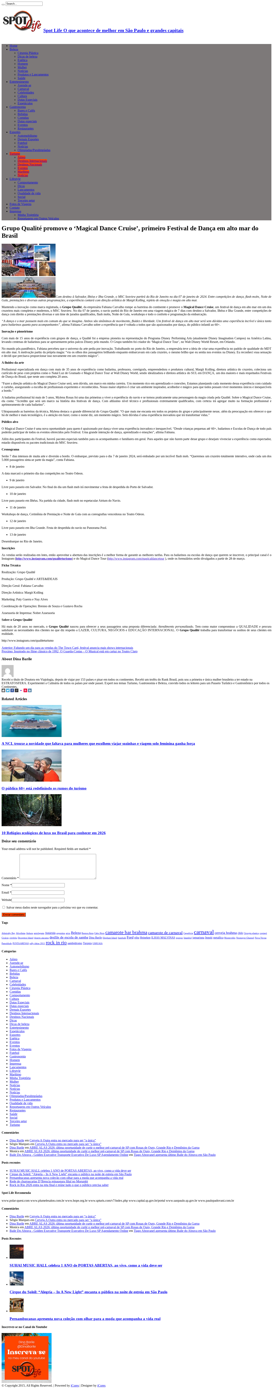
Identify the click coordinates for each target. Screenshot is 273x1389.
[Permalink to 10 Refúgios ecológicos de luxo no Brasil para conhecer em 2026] (32, 825)
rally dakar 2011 (37, 943)
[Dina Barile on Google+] (16, 691)
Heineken (145, 937)
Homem (23, 63)
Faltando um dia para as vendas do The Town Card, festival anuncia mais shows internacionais (67, 647)
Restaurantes (26, 128)
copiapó (263, 933)
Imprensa (15, 211)
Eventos (23, 125)
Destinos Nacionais (30, 164)
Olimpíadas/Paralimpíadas (34, 150)
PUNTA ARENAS (21, 943)
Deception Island (25, 938)
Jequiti (208, 937)
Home (13, 45)
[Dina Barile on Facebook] (12, 691)
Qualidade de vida (29, 193)
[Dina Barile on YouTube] (25, 691)
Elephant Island (110, 938)
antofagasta (39, 933)
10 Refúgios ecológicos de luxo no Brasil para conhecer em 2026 (54, 833)
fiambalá (122, 938)
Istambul (188, 938)
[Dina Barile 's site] (3, 691)
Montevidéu (229, 938)
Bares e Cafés (26, 110)
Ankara (29, 933)
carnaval (204, 932)
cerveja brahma (226, 933)
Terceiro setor (26, 200)
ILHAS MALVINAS (163, 937)
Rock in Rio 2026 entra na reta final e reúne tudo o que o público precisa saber (59, 1185)
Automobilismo (27, 135)
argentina (60, 933)
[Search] (3, 4)
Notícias (23, 71)
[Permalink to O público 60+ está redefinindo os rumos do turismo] (32, 780)
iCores (75, 1385)
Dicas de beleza (27, 56)
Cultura (22, 96)
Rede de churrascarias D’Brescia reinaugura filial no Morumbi (49, 1181)
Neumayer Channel (245, 938)
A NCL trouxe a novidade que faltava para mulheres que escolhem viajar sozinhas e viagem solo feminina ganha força (98, 743)
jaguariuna (198, 937)
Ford (130, 937)
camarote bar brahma (126, 932)
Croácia (5, 938)
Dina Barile (95, 937)
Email (5, 892)
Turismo (15, 153)
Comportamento (28, 182)
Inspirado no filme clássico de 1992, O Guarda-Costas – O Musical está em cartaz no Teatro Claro (69, 651)
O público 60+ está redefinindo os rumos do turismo (44, 788)
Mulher (22, 67)
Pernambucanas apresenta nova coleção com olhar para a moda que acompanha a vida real (66, 1177)
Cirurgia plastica (251, 933)
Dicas (21, 186)
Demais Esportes (28, 139)
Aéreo (21, 157)
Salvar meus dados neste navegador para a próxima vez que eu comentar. (52, 907)
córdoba (13, 938)
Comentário (10, 878)
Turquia (87, 943)
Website (7, 900)
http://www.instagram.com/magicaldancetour (136, 558)
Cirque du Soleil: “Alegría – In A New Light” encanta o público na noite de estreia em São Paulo (71, 1174)
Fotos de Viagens (20, 204)
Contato (15, 207)
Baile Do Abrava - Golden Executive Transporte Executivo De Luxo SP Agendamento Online (69, 1154)
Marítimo (23, 171)
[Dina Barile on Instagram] (30, 691)
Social (21, 197)
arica (68, 933)
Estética (22, 60)
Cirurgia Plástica (28, 53)
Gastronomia (18, 107)
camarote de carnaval (165, 932)
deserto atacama (41, 938)
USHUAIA (98, 943)
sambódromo (75, 943)
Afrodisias (20, 933)
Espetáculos (25, 103)
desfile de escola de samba (69, 937)
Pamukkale (7, 943)
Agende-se (24, 85)
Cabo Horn (99, 933)
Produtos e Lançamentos (33, 74)
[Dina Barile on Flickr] (21, 691)
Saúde (21, 78)
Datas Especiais (27, 99)
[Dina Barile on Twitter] (8, 691)
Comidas (23, 117)
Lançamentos (26, 189)
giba (136, 937)
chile (240, 933)
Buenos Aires (88, 933)
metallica (218, 937)
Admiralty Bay (8, 933)
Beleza (14, 49)
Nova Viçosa (260, 938)
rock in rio (56, 942)
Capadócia (188, 933)
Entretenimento (19, 81)
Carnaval (23, 89)
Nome (5, 885)
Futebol (22, 143)
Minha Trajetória (28, 215)
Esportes (15, 132)
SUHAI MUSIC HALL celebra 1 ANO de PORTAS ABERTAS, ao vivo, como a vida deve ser (70, 1170)
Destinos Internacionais (32, 161)
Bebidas (23, 114)
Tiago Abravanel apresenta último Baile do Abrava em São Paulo (175, 1154)
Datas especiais (27, 121)
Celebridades (26, 92)
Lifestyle (15, 179)
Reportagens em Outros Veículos (38, 218)
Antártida (50, 933)
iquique (179, 938)
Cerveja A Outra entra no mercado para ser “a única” (63, 1140)
